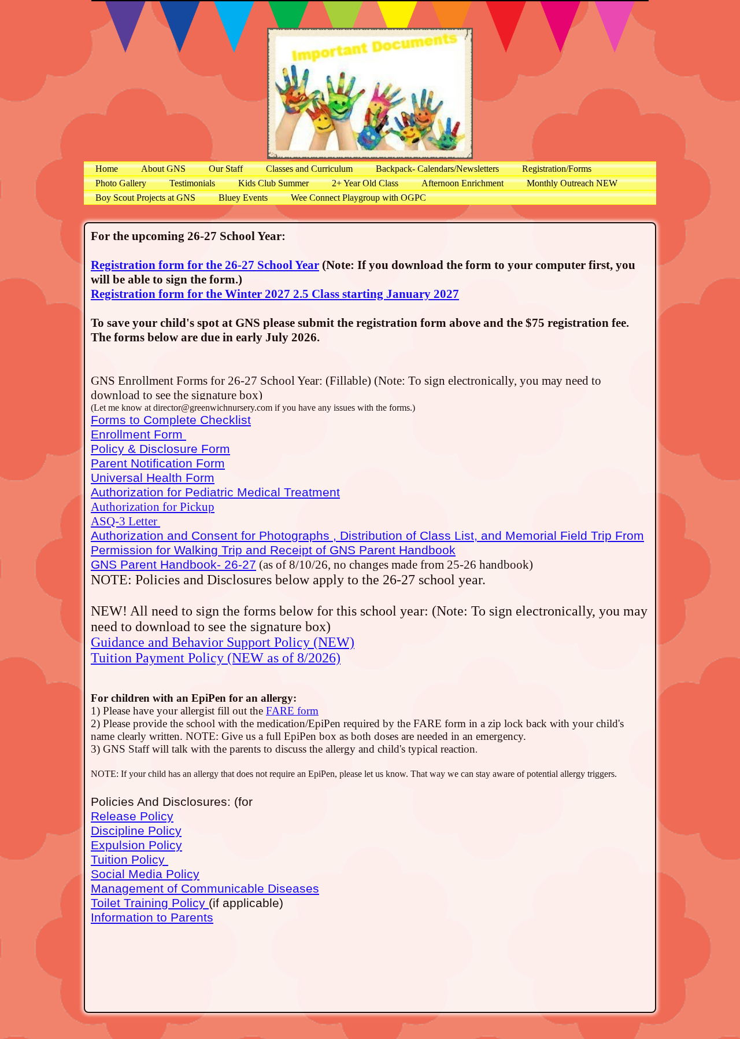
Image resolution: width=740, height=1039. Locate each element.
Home (106, 169)
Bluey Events (243, 197)
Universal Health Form (152, 478)
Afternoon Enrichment (462, 183)
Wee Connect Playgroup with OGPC (358, 197)
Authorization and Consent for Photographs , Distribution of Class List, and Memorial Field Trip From (367, 536)
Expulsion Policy (136, 845)
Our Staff (226, 169)
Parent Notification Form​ (158, 463)
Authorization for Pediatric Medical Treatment (215, 492)
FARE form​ (292, 711)
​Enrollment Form (138, 434)
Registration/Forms (556, 169)
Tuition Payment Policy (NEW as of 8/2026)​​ (216, 657)
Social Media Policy (145, 874)
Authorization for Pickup (152, 507)
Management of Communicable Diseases (205, 889)
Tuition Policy (129, 860)
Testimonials (192, 183)
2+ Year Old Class (365, 183)
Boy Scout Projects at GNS (145, 197)
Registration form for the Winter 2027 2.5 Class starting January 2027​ (275, 294)
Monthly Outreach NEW (572, 183)
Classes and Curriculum (309, 169)
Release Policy (132, 816)
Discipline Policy (136, 831)
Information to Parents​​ (152, 917)
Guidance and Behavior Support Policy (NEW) (222, 642)
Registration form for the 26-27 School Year (205, 265)
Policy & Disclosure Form (160, 449)
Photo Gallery (120, 183)
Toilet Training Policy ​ (150, 903)
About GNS (163, 169)
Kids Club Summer (273, 183)
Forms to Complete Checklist (171, 420)
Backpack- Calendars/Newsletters (437, 169)
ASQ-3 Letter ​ (125, 521)
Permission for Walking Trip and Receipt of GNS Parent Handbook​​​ (273, 550)
